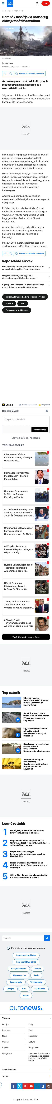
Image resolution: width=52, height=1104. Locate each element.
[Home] (3, 11)
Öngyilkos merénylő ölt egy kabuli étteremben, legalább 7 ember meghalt (19, 276)
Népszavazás (19, 975)
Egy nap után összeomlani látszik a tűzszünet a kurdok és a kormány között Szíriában (23, 285)
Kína (24, 988)
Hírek (9, 11)
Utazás (5, 1042)
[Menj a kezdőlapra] (10, 3)
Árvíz (36, 975)
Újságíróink (7, 1053)
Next (4, 1036)
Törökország (36, 982)
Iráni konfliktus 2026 (26, 962)
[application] (26, 41)
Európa (5, 1024)
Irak (22, 11)
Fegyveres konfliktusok (17, 310)
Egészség (32, 1036)
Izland (26, 995)
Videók (5, 1047)
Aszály (37, 968)
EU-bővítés (40, 988)
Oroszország (16, 982)
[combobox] (26, 938)
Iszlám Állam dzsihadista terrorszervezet (25, 297)
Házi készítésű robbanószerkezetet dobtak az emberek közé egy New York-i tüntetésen (23, 267)
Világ (16, 11)
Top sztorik (11, 693)
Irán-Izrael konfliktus (26, 955)
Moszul (9, 303)
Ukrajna (10, 988)
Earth (30, 1030)
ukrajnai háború (18, 968)
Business (6, 1030)
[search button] (47, 938)
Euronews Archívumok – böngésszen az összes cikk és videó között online (39, 1056)
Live (46, 3)
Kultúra (31, 1042)
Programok (33, 1047)
